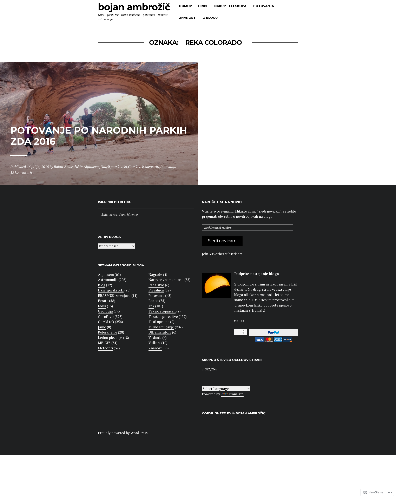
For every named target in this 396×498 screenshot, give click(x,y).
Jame (102, 327)
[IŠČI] (146, 214)
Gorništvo (106, 316)
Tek (151, 306)
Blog (101, 285)
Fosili (102, 306)
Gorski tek (106, 321)
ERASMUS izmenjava (114, 295)
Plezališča (156, 290)
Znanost (187, 18)
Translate (236, 394)
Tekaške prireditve (163, 316)
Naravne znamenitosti (166, 279)
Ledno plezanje (110, 337)
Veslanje (154, 337)
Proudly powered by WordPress (122, 432)
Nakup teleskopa (230, 6)
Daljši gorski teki (111, 290)
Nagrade (155, 274)
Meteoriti (105, 348)
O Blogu (210, 18)
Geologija (105, 311)
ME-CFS (104, 342)
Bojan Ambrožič (134, 7)
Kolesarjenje (107, 332)
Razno (153, 300)
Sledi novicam (222, 240)
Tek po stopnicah (162, 311)
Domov (185, 6)
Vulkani (154, 342)
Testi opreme (158, 321)
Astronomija (108, 279)
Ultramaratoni (159, 332)
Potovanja (263, 6)
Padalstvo (156, 285)
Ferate (103, 300)
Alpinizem (106, 274)
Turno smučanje (161, 327)
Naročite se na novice (222, 202)
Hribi (202, 6)
